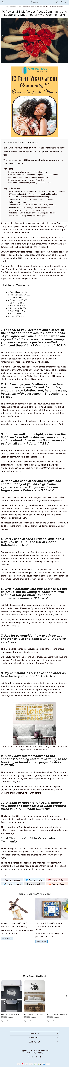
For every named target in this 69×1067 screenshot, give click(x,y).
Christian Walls (42, 1050)
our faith (19, 269)
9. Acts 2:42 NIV (14, 313)
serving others (8, 663)
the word (5, 789)
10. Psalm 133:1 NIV (16, 316)
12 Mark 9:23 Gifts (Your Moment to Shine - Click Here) (48, 926)
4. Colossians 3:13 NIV (17, 300)
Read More (7, 938)
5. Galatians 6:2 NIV (16, 303)
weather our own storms (43, 555)
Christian (50, 608)
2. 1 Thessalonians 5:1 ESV (19, 295)
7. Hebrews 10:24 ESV (17, 308)
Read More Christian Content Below (34, 894)
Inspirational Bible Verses (15, 6)
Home (7, 6)
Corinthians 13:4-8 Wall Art (15, 746)
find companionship (10, 468)
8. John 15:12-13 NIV (17, 311)
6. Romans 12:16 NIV (16, 305)
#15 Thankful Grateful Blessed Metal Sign (34, 1014)
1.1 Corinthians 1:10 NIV (18, 292)
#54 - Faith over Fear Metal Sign (11, 1014)
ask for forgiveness (50, 579)
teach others (16, 410)
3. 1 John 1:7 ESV (15, 297)
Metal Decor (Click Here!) (34, 976)
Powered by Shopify (34, 1053)
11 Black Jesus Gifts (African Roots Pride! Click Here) (16, 925)
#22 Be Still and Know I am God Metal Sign (57, 1014)
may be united (41, 362)
